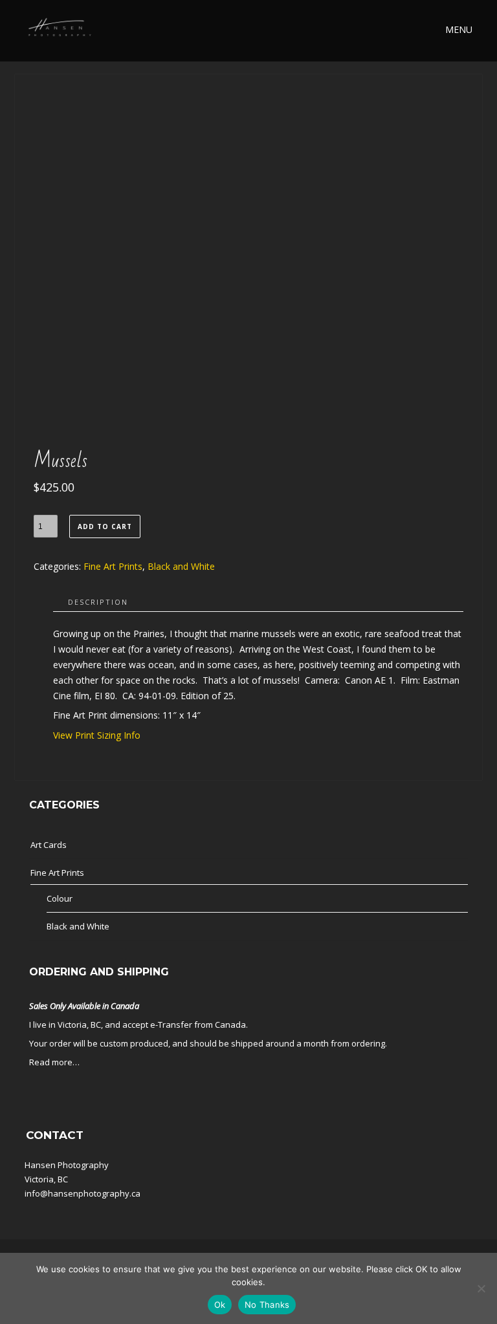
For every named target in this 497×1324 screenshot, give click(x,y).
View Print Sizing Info (96, 735)
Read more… (54, 1062)
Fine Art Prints (112, 566)
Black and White (181, 566)
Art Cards (48, 845)
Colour (59, 898)
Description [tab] (98, 602)
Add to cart (105, 526)
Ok (220, 1304)
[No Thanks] (480, 1288)
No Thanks (267, 1304)
